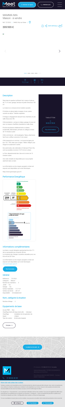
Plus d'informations (50, 129)
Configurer (18, 403)
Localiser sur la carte (31, 347)
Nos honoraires (10, 269)
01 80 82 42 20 (12, 378)
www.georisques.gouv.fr (10, 264)
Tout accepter (48, 403)
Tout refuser (33, 403)
